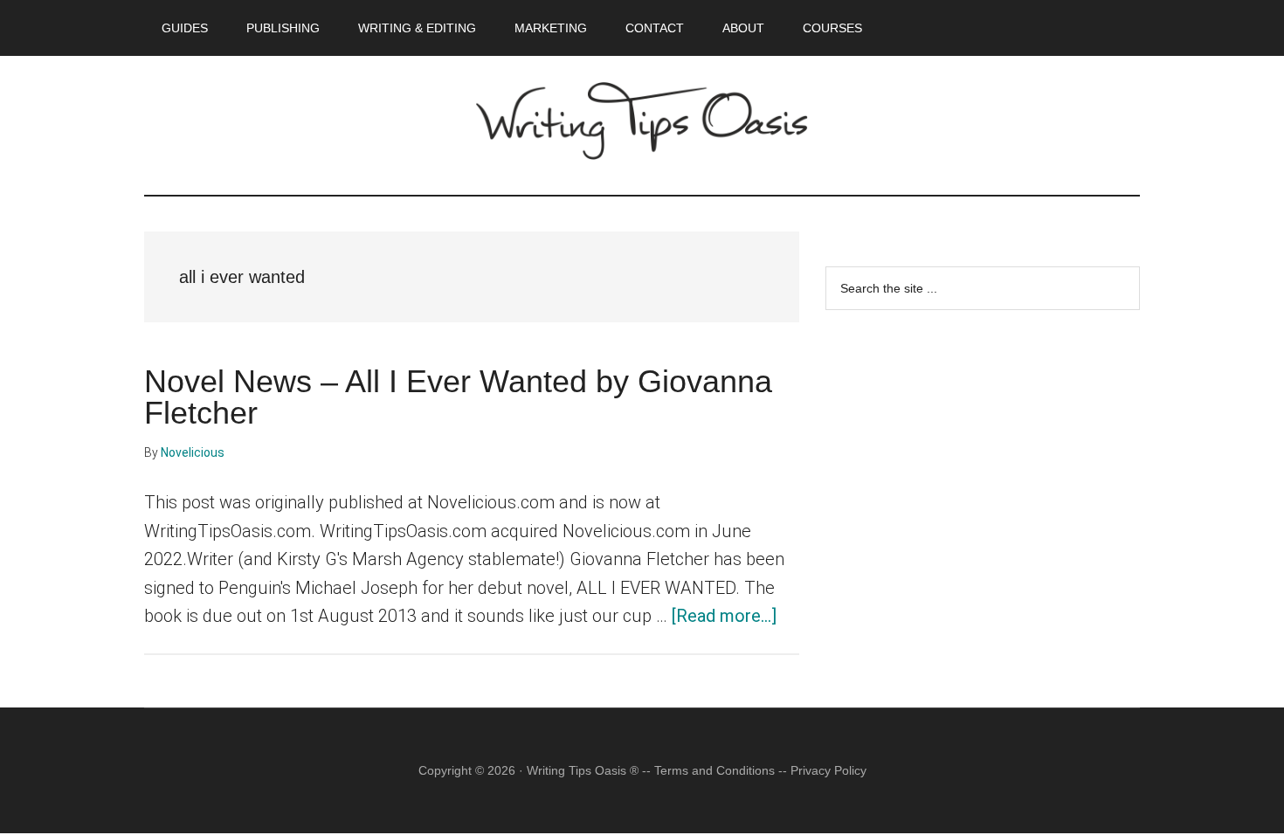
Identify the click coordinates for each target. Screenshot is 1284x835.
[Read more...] (724, 615)
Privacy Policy (828, 770)
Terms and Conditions (714, 770)
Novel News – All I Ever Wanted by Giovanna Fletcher (458, 397)
